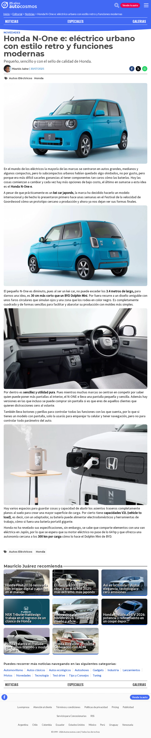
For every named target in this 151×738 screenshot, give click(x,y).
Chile (35, 724)
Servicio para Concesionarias (71, 715)
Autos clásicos (36, 670)
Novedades (12, 32)
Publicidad (128, 707)
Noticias (30, 14)
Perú (102, 724)
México (92, 724)
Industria (113, 670)
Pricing (115, 707)
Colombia (47, 724)
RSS (92, 715)
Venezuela (127, 724)
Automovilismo (13, 670)
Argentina (23, 724)
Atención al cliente (42, 707)
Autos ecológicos (60, 670)
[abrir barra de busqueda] (117, 5)
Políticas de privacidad (96, 707)
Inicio (6, 14)
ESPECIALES (75, 21)
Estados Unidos (77, 724)
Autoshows (82, 670)
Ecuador (60, 724)
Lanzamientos (131, 670)
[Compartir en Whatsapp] (144, 68)
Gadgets (98, 670)
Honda (38, 78)
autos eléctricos (20, 78)
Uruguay (113, 724)
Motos (8, 675)
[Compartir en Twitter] (138, 68)
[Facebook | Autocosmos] (4, 697)
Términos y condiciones (68, 707)
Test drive (58, 675)
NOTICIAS (11, 21)
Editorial (17, 14)
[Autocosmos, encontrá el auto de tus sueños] (19, 5)
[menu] (146, 5)
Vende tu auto (130, 5)
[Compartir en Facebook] (131, 68)
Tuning (97, 675)
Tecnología (42, 675)
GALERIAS (139, 21)
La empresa (23, 707)
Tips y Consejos (79, 675)
